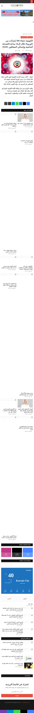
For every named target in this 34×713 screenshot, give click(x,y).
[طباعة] (5, 103)
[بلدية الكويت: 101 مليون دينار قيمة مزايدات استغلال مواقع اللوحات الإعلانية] (8, 277)
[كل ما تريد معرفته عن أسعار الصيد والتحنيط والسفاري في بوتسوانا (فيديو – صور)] (28, 610)
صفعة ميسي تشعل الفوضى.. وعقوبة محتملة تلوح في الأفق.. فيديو (25, 428)
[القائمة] (2, 6)
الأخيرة (9, 598)
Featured (30, 37)
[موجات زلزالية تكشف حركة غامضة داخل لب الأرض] (8, 190)
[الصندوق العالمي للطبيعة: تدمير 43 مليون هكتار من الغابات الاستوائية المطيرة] (28, 617)
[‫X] (24, 103)
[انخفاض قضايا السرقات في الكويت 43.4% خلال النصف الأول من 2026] (8, 117)
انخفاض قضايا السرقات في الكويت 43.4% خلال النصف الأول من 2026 (8, 125)
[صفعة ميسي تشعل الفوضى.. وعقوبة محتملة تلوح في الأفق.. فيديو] (25, 420)
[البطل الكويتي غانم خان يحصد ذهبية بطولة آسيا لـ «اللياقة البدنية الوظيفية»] (28, 651)
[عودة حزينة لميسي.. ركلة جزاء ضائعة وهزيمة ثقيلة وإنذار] (28, 665)
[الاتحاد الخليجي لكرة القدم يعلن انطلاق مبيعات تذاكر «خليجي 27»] (28, 658)
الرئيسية (30, 33)
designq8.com (25, 702)
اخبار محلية (25, 33)
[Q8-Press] (17, 5)
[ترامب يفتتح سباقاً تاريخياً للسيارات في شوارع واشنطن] (25, 332)
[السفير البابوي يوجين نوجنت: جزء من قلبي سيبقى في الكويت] (8, 260)
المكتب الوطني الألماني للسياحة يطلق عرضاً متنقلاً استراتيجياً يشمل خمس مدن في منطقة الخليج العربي (12, 631)
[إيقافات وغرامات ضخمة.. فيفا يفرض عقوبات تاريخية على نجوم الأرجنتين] (28, 644)
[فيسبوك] (28, 103)
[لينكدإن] (20, 103)
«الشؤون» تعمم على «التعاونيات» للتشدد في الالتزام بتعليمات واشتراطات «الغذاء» (26, 268)
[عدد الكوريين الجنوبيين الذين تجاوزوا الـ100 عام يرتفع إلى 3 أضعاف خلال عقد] (8, 403)
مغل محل (30, 604)
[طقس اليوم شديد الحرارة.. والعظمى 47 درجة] (25, 135)
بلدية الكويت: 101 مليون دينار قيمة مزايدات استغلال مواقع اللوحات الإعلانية (9, 285)
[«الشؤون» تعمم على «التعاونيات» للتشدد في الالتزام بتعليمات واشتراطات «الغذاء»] (25, 260)
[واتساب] (17, 103)
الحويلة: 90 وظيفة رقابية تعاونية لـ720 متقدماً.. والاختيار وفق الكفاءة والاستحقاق (25, 410)
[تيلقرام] (13, 103)
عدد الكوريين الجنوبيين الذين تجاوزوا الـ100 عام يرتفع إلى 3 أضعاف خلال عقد (9, 410)
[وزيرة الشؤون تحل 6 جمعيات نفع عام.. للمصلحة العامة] (25, 117)
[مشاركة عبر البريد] (9, 103)
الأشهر (25, 598)
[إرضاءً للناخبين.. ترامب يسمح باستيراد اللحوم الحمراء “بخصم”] (8, 475)
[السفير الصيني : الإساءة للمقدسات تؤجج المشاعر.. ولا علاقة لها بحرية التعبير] (28, 624)
